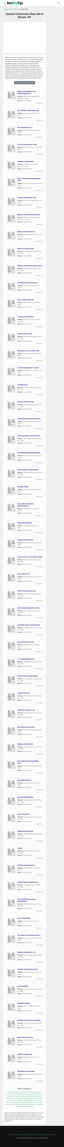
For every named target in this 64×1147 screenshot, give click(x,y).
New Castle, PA (39, 1102)
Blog (14, 1134)
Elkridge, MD (20, 1100)
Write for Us (33, 1134)
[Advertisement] (24, 37)
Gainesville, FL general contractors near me (30, 1096)
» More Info (39, 103)
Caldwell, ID (33, 1098)
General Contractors (14, 9)
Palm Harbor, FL (19, 1098)
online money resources (28, 1106)
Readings (41, 1134)
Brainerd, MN (38, 1100)
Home (5, 9)
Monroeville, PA (30, 1102)
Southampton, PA (10, 1104)
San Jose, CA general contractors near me (23, 1094)
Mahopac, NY (15, 1102)
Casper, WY (18, 1106)
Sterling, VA (26, 1104)
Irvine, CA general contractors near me (18, 1092)
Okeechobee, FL (10, 1098)
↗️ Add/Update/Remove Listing (24, 82)
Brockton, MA (12, 1100)
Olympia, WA (32, 1104)
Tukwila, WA (40, 1104)
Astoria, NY (9, 1102)
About (53, 1134)
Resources (48, 1134)
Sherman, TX (19, 1104)
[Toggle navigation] (58, 3)
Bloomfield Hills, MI (29, 1100)
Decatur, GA (27, 1098)
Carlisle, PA (23, 1102)
